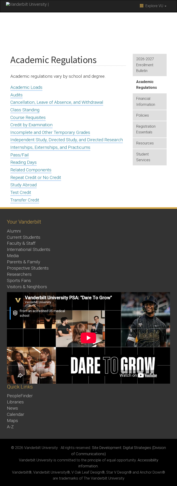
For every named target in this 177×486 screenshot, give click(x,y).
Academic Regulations (146, 85)
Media (13, 255)
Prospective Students (28, 268)
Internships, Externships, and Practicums (50, 147)
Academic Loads (26, 87)
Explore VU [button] (154, 6)
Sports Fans (19, 280)
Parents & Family (23, 262)
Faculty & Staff (21, 243)
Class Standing (24, 109)
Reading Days (23, 162)
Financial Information (145, 101)
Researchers (19, 274)
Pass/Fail (19, 155)
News (12, 408)
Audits (16, 95)
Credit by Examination (31, 124)
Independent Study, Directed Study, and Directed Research (66, 139)
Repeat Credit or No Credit (35, 177)
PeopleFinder (20, 395)
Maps (12, 420)
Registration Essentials (146, 129)
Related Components (30, 170)
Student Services (143, 157)
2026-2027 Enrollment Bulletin (145, 65)
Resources (145, 143)
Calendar (15, 414)
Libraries (15, 402)
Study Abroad (23, 184)
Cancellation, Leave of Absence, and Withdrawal (56, 102)
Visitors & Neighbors (27, 286)
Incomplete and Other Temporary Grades (50, 132)
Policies (142, 115)
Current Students (23, 237)
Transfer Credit (24, 200)
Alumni (14, 231)
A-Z (10, 426)
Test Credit (20, 192)
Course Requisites (28, 117)
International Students (28, 249)
